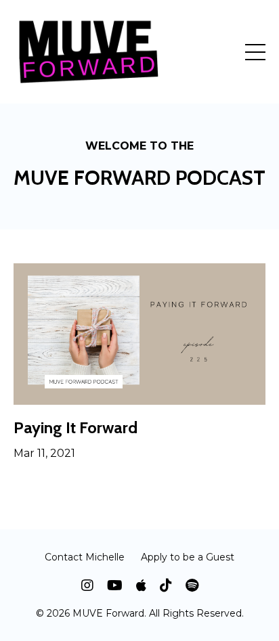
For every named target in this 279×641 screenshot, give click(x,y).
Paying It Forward (75, 427)
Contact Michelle (85, 557)
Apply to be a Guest (187, 557)
